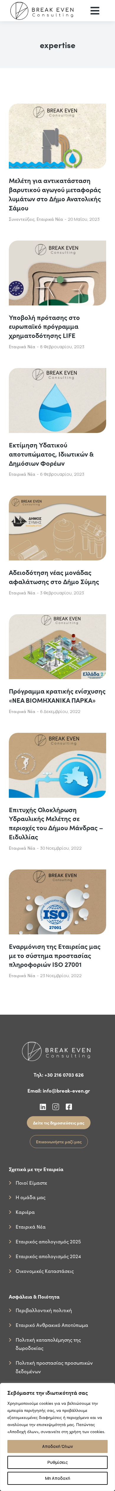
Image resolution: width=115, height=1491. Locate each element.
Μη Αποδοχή (57, 1478)
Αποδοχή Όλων (57, 1446)
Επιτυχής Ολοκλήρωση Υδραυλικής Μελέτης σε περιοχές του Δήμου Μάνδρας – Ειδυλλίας (56, 823)
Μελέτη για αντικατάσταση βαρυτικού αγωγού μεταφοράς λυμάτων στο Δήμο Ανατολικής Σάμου (55, 194)
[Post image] (57, 136)
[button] (95, 11)
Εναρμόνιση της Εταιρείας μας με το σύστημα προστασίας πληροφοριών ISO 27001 (55, 955)
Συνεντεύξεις (21, 219)
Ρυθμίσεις (57, 1462)
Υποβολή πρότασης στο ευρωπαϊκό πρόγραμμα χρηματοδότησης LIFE (44, 326)
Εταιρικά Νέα (50, 219)
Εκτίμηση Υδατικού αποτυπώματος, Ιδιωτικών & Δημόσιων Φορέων (51, 453)
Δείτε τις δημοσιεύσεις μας (58, 1123)
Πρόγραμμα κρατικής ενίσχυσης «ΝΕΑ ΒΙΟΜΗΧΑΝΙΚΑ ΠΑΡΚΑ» (57, 695)
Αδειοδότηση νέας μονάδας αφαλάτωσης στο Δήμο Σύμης (54, 577)
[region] (57, 1437)
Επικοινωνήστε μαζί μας (59, 1142)
